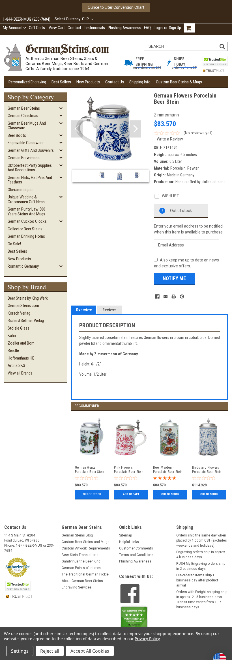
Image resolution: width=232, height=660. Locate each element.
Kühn (12, 335)
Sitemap (125, 535)
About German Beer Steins (82, 581)
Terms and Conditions (136, 555)
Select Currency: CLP (72, 18)
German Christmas (23, 115)
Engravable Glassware (26, 142)
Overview (84, 310)
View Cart (57, 27)
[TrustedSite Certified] (215, 61)
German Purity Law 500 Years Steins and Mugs (26, 212)
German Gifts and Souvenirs (31, 150)
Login (158, 27)
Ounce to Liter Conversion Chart (116, 7)
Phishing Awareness (124, 27)
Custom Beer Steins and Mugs (85, 542)
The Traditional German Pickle (85, 574)
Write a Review (170, 139)
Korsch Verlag (19, 313)
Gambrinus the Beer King (81, 561)
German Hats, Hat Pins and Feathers (30, 180)
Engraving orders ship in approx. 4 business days (201, 554)
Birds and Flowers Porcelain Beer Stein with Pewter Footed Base (207, 470)
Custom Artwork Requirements (86, 548)
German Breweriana (24, 157)
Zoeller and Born (21, 343)
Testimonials (94, 27)
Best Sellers (61, 82)
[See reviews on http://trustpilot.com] (134, 618)
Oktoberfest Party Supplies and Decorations (30, 168)
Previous (77, 129)
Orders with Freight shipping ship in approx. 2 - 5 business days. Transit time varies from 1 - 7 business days (201, 599)
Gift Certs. (37, 27)
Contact (74, 27)
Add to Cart (131, 494)
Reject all (49, 651)
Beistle (13, 350)
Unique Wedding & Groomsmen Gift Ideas (26, 199)
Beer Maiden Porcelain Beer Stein (167, 470)
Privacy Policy (147, 638)
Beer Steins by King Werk (28, 298)
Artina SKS (16, 365)
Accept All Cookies (89, 651)
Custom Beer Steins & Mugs (179, 82)
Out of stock (92, 494)
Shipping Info (140, 82)
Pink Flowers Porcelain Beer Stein (128, 470)
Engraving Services (77, 587)
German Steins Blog (77, 535)
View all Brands (20, 373)
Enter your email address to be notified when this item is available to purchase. (189, 229)
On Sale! (14, 243)
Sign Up (175, 27)
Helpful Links (129, 542)
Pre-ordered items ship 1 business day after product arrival (197, 580)
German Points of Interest (82, 568)
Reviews (109, 310)
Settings (20, 651)
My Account (13, 27)
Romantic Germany (23, 266)
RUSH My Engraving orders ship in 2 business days (200, 566)
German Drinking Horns (26, 236)
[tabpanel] (90, 456)
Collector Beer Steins (25, 228)
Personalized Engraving (27, 82)
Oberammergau (20, 189)
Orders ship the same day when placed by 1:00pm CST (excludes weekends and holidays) (201, 540)
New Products (88, 82)
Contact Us (114, 82)
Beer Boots (17, 135)
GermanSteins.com (23, 305)
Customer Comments (136, 548)
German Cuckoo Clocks (27, 221)
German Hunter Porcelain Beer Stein (89, 470)
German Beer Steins (24, 108)
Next (135, 129)
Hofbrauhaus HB (21, 358)
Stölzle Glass (18, 328)
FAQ (147, 27)
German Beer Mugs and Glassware (27, 126)
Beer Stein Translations (80, 555)
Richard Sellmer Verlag (26, 320)
